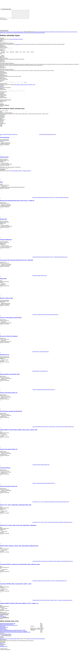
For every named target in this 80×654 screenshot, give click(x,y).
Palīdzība (6, 634)
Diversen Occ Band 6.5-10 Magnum (9, 336)
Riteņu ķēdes (41, 32)
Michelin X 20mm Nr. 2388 (6, 298)
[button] (40, 25)
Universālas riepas (70, 31)
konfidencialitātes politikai (16, 170)
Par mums (2, 634)
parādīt (1, 104)
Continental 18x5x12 (5, 467)
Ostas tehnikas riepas (35, 32)
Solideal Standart (4, 157)
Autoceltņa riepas (9, 32)
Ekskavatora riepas (54, 31)
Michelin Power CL (4, 354)
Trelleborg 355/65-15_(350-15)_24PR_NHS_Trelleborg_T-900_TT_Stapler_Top (19, 603)
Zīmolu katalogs (42, 638)
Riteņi (35, 31)
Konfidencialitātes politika (15, 638)
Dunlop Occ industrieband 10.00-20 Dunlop (11, 317)
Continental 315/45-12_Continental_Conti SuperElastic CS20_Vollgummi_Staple (20, 564)
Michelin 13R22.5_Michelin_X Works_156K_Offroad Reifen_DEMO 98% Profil (19, 545)
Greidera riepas (27, 32)
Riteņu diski (38, 31)
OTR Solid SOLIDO (4, 137)
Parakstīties (2, 169)
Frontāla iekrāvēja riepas (46, 31)
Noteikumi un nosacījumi (5, 638)
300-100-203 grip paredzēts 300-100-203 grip (11, 411)
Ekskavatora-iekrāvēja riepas (18, 32)
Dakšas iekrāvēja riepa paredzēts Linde (10, 374)
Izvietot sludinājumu (4, 614)
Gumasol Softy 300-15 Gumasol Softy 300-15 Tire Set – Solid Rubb (16, 260)
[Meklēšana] (20, 14)
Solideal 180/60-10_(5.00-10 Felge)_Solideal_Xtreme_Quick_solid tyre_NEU (18, 429)
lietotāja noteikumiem (27, 170)
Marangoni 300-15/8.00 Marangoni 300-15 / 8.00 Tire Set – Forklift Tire (17, 200)
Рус (2, 636)
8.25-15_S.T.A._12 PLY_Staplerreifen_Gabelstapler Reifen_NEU (15, 504)
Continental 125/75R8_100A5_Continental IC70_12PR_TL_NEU (15, 583)
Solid (1, 182)
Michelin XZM (3, 219)
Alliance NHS (3, 278)
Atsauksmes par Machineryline (32, 638)
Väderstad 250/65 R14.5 (6, 239)
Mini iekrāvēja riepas (63, 31)
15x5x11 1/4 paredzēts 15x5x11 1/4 (8, 392)
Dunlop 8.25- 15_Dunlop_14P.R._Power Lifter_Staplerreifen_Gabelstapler (18, 525)
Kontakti (9, 634)
